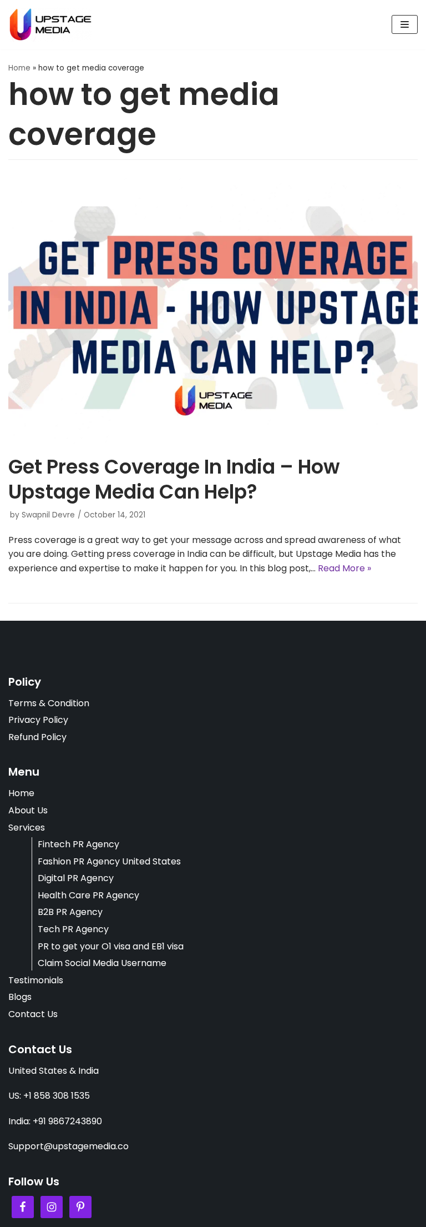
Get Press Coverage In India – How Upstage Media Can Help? (174, 479)
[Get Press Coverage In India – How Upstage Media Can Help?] (213, 441)
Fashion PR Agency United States (109, 861)
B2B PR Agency (70, 912)
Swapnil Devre (48, 515)
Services (26, 827)
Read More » (344, 568)
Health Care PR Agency (88, 895)
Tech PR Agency (73, 929)
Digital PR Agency (76, 878)
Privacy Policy (38, 719)
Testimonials (35, 980)
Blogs (20, 996)
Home (19, 68)
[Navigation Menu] (405, 24)
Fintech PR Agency (78, 844)
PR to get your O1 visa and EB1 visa (111, 946)
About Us (28, 810)
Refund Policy (37, 737)
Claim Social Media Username (102, 963)
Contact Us (33, 1014)
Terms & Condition (48, 703)
